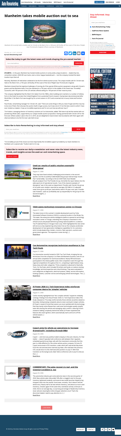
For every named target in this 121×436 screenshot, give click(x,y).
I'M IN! (78, 129)
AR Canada (37, 2)
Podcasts (24, 6)
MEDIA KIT (80, 429)
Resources (42, 6)
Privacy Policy (66, 66)
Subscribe (78, 63)
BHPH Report (58, 2)
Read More (36, 196)
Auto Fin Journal (68, 2)
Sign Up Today (12, 156)
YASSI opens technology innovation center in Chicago (57, 207)
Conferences (50, 6)
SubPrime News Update (100, 31)
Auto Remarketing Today (101, 27)
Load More (46, 407)
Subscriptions (32, 6)
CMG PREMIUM (110, 2)
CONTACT (91, 429)
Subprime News (47, 2)
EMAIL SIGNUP (99, 2)
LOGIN (118, 2)
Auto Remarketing (26, 2)
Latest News (59, 6)
